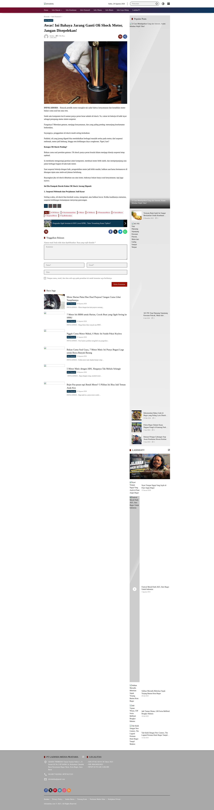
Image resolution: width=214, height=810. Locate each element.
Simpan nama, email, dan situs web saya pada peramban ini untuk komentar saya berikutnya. (79, 278)
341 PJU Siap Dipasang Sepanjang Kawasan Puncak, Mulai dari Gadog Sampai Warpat (156, 314)
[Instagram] (64, 790)
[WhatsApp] (125, 232)
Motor (82, 212)
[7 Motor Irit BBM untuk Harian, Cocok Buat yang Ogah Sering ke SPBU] (54, 319)
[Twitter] (115, 232)
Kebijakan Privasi (114, 799)
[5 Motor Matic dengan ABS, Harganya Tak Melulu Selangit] (54, 371)
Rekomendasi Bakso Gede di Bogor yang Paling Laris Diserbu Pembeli (155, 414)
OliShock (91, 212)
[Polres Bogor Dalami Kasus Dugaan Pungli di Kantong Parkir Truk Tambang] (137, 427)
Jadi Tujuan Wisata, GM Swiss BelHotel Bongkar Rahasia (156, 712)
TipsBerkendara (66, 216)
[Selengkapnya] (169, 450)
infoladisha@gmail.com (56, 779)
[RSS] (69, 790)
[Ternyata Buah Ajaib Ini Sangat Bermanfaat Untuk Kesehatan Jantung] (137, 215)
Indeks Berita (69, 799)
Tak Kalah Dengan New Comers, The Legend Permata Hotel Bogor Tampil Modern (155, 734)
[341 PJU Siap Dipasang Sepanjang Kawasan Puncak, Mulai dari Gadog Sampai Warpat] (137, 315)
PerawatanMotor (104, 212)
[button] (156, 4)
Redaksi (52, 36)
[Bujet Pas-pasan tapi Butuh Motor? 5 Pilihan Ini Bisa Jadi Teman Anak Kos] (54, 389)
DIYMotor (55, 212)
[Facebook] (110, 232)
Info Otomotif (49, 20)
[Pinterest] (55, 790)
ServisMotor (118, 212)
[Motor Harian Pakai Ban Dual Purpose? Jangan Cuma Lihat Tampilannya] (54, 301)
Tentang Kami (82, 799)
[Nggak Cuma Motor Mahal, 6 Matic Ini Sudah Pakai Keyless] (54, 336)
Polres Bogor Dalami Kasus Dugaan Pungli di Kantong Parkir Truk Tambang (155, 426)
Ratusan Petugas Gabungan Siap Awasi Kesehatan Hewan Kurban (155, 438)
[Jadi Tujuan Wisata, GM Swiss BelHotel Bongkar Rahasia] (135, 713)
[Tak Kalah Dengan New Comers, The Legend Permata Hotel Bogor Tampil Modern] (135, 735)
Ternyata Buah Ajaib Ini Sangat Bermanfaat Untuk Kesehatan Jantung (155, 214)
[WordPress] (60, 790)
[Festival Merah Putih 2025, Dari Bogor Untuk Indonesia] (135, 589)
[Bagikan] (125, 36)
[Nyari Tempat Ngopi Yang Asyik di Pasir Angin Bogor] (135, 487)
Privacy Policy (57, 799)
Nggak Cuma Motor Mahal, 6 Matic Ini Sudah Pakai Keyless (94, 333)
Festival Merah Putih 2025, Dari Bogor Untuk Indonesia (155, 588)
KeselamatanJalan (70, 212)
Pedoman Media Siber (97, 799)
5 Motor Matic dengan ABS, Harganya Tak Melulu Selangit (94, 368)
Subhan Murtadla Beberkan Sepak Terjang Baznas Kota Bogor (153, 692)
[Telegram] (120, 232)
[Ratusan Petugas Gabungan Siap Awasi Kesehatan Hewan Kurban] (137, 439)
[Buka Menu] (168, 3)
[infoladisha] (49, 4)
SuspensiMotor (52, 216)
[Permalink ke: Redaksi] (47, 36)
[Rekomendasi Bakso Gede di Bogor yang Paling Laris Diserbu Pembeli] (137, 415)
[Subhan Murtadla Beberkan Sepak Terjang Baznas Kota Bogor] (135, 693)
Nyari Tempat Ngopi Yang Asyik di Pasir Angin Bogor (154, 486)
